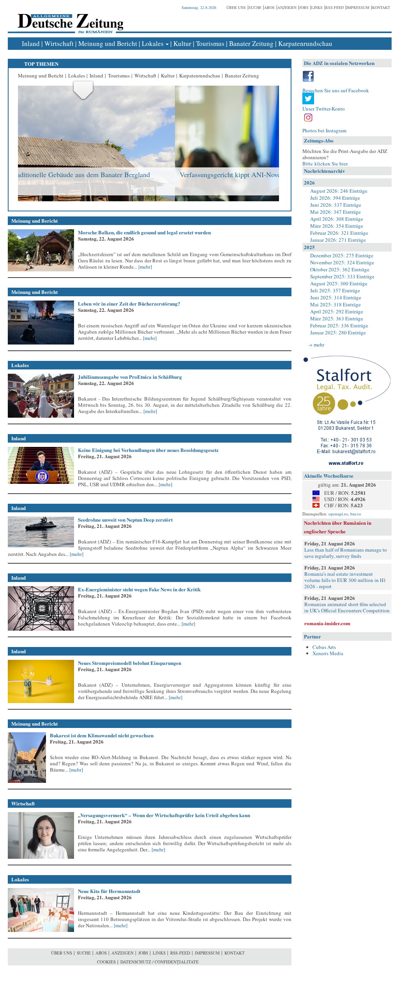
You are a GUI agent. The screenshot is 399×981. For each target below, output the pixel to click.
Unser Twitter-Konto (323, 108)
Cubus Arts (324, 646)
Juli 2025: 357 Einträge (335, 290)
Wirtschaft (59, 43)
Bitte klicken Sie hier (324, 163)
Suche (255, 7)
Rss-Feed (334, 7)
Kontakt (381, 7)
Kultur (182, 43)
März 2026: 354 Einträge (336, 226)
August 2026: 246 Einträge (338, 191)
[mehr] (144, 266)
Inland (31, 43)
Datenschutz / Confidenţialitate (159, 962)
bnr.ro (355, 514)
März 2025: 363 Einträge (336, 318)
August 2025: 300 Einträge (338, 283)
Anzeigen (287, 7)
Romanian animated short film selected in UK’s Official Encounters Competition (347, 607)
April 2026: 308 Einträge (336, 219)
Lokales (153, 43)
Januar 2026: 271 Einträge (338, 240)
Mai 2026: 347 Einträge (335, 212)
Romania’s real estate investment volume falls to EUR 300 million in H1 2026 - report (345, 580)
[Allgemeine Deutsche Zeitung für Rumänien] (69, 18)
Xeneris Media (327, 653)
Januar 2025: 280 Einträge (338, 332)
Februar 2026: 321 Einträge (339, 233)
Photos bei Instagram (324, 130)
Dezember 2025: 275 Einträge (341, 255)
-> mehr (316, 344)
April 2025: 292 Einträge (336, 311)
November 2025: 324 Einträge (342, 262)
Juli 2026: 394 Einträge (335, 198)
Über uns (236, 7)
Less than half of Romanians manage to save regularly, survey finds (345, 552)
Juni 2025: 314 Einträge (335, 297)
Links (317, 7)
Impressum (357, 7)
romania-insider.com (327, 623)
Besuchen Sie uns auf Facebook (335, 90)
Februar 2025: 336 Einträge (339, 325)
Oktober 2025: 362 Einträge (339, 269)
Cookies (106, 962)
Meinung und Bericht (107, 43)
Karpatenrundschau (305, 43)
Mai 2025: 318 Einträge (335, 304)
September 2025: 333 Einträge (342, 276)
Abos (269, 7)
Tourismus (210, 43)
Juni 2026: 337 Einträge (335, 205)
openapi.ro (338, 514)
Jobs (304, 7)
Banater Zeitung (251, 43)
